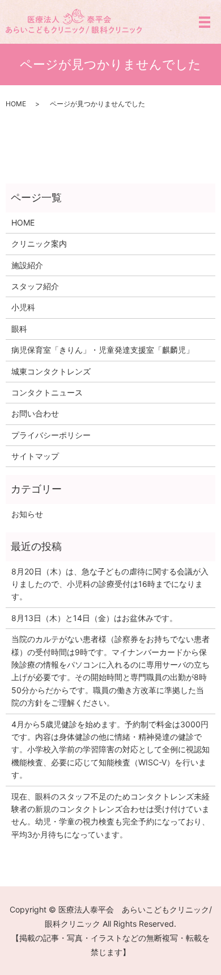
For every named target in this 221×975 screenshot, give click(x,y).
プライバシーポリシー (51, 435)
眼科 (19, 329)
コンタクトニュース (47, 392)
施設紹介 (27, 265)
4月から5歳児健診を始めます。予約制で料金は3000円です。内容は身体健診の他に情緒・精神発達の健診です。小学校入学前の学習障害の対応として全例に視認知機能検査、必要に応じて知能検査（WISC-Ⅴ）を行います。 (110, 749)
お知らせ (27, 514)
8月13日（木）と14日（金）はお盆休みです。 (94, 618)
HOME (16, 103)
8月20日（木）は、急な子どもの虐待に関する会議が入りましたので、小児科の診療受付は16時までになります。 (110, 584)
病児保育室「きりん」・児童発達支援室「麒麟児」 (102, 350)
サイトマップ (35, 456)
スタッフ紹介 (35, 286)
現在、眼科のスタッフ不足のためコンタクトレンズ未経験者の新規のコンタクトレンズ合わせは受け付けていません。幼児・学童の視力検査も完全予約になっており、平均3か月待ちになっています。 (110, 815)
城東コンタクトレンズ (51, 371)
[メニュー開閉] (204, 22)
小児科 (23, 307)
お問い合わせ (35, 413)
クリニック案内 (39, 243)
